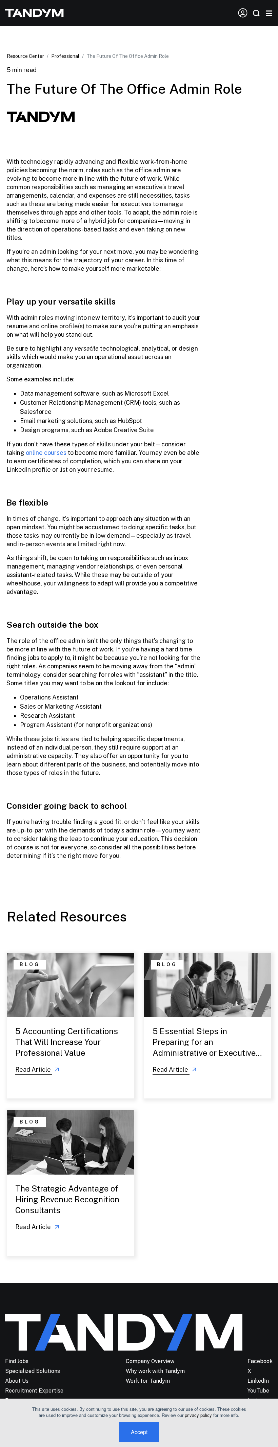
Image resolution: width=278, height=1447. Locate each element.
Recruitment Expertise (34, 1390)
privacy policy (198, 1415)
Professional (65, 56)
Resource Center (25, 56)
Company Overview (150, 1361)
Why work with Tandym (155, 1371)
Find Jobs (16, 1361)
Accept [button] (139, 1432)
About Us (16, 1381)
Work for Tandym (148, 1381)
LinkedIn (258, 1381)
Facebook (260, 1361)
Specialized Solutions (32, 1371)
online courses (46, 452)
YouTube (258, 1390)
